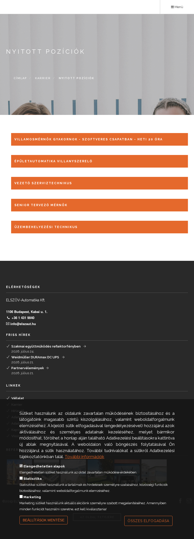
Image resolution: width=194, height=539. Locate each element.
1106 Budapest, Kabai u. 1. (26, 311)
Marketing (32, 497)
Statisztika (32, 479)
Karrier (43, 78)
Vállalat (17, 398)
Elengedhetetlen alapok (44, 466)
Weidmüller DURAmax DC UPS (35, 357)
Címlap (20, 78)
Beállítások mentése (43, 520)
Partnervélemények (27, 368)
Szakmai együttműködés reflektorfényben (46, 346)
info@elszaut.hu (23, 323)
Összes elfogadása (148, 521)
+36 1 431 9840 (23, 317)
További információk (84, 456)
